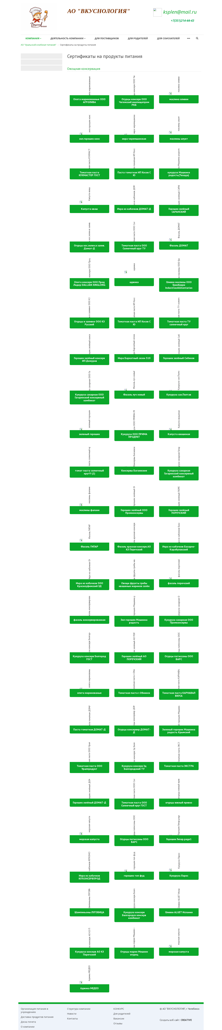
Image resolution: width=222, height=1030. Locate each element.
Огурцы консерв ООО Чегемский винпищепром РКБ (134, 101)
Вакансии (118, 1018)
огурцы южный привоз (178, 802)
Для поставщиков (107, 38)
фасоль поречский (179, 583)
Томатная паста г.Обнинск (134, 692)
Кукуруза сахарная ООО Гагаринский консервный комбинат (89, 397)
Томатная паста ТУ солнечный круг (178, 323)
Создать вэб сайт (169, 1020)
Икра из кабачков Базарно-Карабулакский (178, 548)
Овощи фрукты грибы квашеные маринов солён (134, 584)
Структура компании (78, 1008)
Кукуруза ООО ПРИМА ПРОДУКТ (134, 435)
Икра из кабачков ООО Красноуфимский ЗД (89, 584)
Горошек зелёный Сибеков (178, 358)
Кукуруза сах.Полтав (178, 394)
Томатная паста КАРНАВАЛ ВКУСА (178, 694)
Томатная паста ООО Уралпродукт (89, 767)
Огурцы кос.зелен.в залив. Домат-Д (89, 247)
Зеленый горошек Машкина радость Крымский (178, 731)
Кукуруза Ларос (179, 875)
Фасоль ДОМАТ (179, 245)
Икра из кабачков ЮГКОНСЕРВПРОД (89, 877)
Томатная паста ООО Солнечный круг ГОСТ (134, 804)
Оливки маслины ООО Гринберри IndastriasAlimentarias (178, 284)
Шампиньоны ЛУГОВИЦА (89, 912)
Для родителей (138, 38)
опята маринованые (89, 692)
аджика (134, 282)
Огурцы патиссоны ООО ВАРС (179, 658)
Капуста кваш (89, 208)
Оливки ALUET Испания (179, 912)
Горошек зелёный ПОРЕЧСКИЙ (179, 511)
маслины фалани (89, 510)
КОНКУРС (118, 1008)
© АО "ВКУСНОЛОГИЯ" (172, 1008)
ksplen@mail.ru (180, 11)
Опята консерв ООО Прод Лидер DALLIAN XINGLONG (89, 283)
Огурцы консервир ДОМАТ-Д (134, 731)
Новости (71, 1013)
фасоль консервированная (89, 619)
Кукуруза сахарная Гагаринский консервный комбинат (179, 473)
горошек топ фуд (134, 875)
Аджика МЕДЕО (89, 988)
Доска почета (28, 1021)
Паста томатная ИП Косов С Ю (134, 174)
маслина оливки (178, 99)
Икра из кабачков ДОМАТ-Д (134, 208)
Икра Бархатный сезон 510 (134, 358)
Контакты (72, 1018)
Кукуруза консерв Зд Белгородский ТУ (134, 767)
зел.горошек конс (89, 138)
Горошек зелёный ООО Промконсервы (134, 511)
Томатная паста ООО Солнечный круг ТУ (134, 247)
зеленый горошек (89, 434)
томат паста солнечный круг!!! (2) (89, 472)
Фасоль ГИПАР (89, 546)
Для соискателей (168, 38)
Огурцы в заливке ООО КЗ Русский (89, 323)
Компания (32, 38)
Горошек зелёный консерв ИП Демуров (89, 359)
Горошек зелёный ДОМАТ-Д (89, 802)
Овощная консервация (83, 69)
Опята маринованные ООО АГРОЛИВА (89, 100)
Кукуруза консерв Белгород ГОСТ (89, 658)
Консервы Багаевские (134, 470)
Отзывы (117, 1023)
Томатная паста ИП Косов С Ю (134, 323)
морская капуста (89, 839)
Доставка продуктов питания (37, 1016)
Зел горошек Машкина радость (134, 621)
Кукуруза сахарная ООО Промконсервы (178, 621)
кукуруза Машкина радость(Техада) (179, 174)
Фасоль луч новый (134, 394)
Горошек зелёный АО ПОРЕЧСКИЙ (134, 658)
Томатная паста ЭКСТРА (179, 765)
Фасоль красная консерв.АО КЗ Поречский (134, 548)
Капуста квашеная (179, 434)
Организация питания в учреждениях (34, 1010)
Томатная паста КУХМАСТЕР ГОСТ (89, 174)
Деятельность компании (67, 38)
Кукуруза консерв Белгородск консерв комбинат (134, 915)
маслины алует (179, 138)
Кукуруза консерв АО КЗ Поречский (89, 953)
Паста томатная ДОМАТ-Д (89, 729)
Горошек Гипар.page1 (178, 839)
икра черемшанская (134, 138)
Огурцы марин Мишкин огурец (134, 953)
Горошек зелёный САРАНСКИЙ (179, 210)
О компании (27, 1026)
